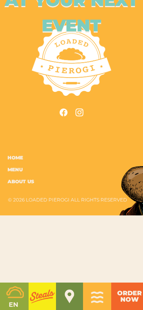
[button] (42, 296)
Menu (15, 169)
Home (15, 158)
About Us (21, 181)
